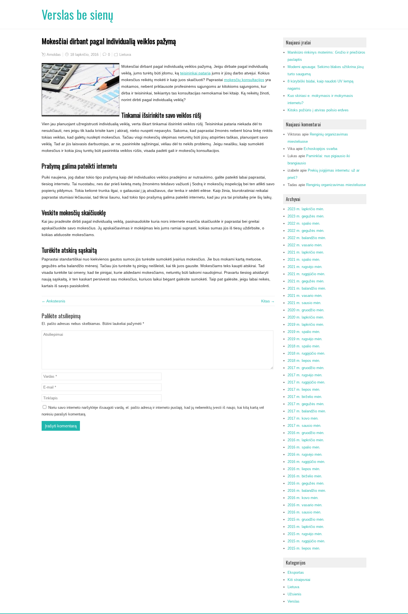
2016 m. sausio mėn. (304, 512)
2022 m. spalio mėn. (304, 223)
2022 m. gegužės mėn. (306, 231)
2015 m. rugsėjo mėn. (305, 534)
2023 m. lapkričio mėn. (306, 209)
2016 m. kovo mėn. (303, 498)
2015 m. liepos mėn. (304, 548)
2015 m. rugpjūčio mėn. (306, 541)
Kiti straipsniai (299, 580)
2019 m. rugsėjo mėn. (305, 339)
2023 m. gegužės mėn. (306, 216)
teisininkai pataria (195, 73)
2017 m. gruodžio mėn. (306, 368)
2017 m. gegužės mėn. (306, 404)
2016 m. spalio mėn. (304, 447)
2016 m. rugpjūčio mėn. (306, 462)
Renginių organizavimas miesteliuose (336, 185)
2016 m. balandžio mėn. (307, 490)
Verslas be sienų (77, 14)
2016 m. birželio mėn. (305, 476)
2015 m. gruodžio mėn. (306, 519)
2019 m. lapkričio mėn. (306, 324)
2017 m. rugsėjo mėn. (305, 375)
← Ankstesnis (53, 301)
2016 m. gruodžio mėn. (306, 433)
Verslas (293, 601)
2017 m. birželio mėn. (305, 397)
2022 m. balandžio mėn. (307, 238)
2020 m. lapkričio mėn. (306, 317)
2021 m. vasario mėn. (305, 296)
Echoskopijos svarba (320, 149)
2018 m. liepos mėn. (304, 361)
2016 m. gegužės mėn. (306, 483)
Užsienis (294, 594)
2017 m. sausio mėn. (304, 425)
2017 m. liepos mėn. (304, 389)
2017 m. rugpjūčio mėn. (306, 382)
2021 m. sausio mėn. (304, 303)
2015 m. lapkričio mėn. (306, 527)
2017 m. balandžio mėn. (307, 411)
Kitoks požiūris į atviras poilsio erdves (318, 110)
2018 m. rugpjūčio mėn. (306, 353)
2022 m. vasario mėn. (305, 245)
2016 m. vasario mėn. (305, 505)
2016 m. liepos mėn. (304, 469)
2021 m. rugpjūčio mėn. (306, 274)
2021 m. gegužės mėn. (306, 281)
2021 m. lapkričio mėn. (306, 252)
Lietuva (125, 54)
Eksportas (296, 572)
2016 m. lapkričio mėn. (306, 440)
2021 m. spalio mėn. (304, 259)
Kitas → (268, 301)
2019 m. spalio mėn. (304, 332)
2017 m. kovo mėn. (303, 418)
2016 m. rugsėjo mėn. (305, 454)
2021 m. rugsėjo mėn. (305, 267)
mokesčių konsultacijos (244, 79)
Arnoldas (54, 54)
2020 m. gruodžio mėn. (306, 310)
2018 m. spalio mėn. (304, 346)
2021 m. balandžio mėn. (307, 288)
